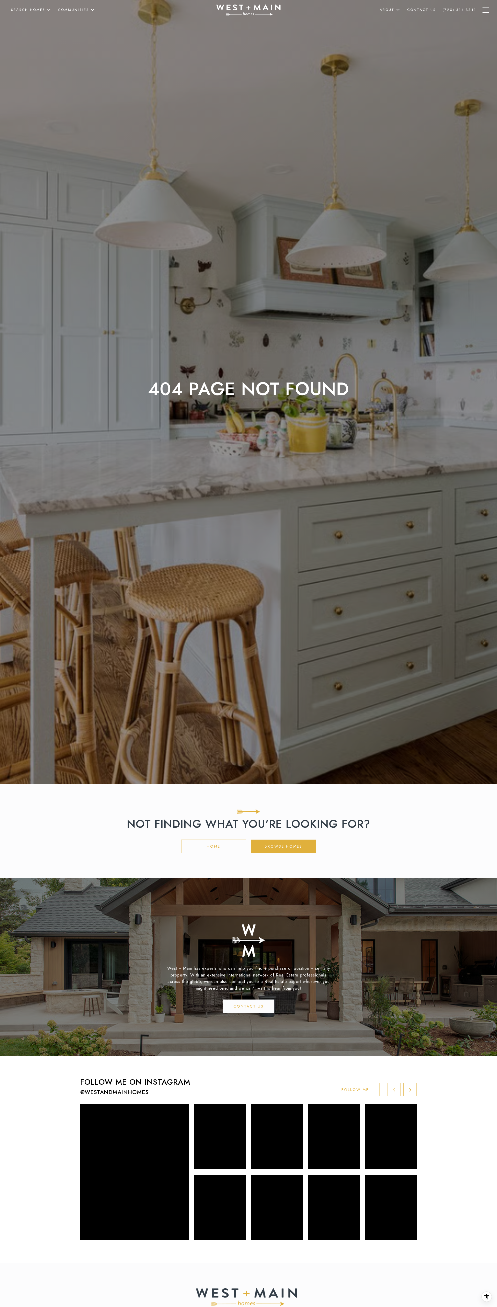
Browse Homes (283, 846)
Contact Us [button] (248, 1006)
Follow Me (355, 1089)
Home (213, 846)
